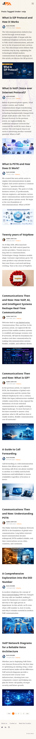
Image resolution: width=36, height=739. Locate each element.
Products (18, 241)
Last (27, 713)
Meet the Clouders (25, 723)
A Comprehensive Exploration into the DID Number (17, 578)
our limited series (23, 322)
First (9, 713)
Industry (18, 28)
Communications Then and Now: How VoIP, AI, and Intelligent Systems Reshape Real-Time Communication (17, 304)
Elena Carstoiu (11, 238)
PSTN (20, 121)
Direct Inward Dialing (10, 595)
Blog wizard (10, 26)
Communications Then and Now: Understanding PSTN (17, 513)
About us (4, 723)
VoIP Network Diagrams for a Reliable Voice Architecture (17, 647)
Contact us (13, 723)
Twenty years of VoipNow (18, 234)
